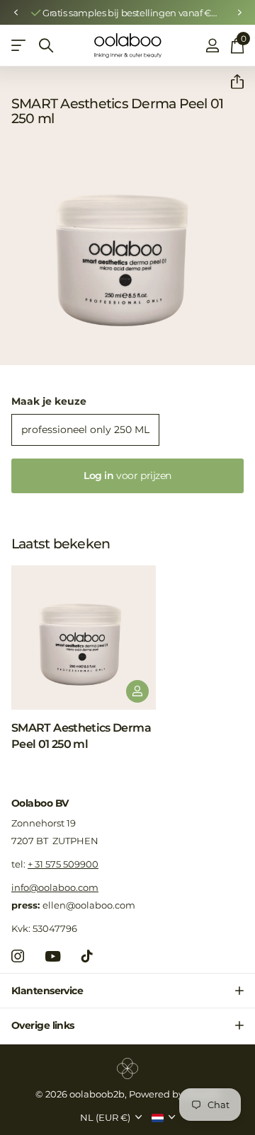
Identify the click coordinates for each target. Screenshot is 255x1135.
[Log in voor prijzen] (137, 691)
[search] (46, 46)
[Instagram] (17, 956)
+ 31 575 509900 (63, 864)
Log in (127, 475)
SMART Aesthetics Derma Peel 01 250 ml (81, 736)
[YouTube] (52, 956)
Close (127, 991)
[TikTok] (87, 956)
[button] (15, 13)
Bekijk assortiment (19, 46)
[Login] (212, 45)
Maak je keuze (48, 401)
